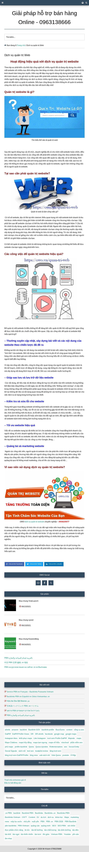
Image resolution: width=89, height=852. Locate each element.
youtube (65, 755)
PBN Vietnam (23, 826)
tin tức (27, 830)
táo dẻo (75, 830)
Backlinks (39, 813)
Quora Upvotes (41, 747)
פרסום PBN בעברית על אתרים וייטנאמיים (23, 711)
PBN (42, 822)
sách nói (22, 751)
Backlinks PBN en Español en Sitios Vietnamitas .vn (28, 696)
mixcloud (65, 742)
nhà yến (27, 822)
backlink (23, 730)
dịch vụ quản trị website (34, 522)
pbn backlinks (10, 826)
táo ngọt (16, 834)
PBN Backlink (70, 822)
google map (59, 734)
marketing (75, 817)
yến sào (75, 834)
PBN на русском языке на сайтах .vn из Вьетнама (25, 667)
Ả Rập (73, 755)
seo (65, 747)
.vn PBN (8, 813)
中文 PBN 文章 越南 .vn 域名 (16, 662)
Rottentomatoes (55, 747)
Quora (31, 747)
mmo (7, 822)
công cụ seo (79, 730)
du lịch (43, 817)
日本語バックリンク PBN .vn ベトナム (23, 706)
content (69, 730)
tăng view (34, 755)
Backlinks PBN (63, 813)
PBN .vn (49, 822)
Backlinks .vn (50, 813)
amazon (15, 730)
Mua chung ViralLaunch (28, 601)
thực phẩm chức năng (14, 830)
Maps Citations (11, 742)
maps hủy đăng (25, 742)
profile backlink (21, 747)
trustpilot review (41, 751)
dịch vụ (51, 817)
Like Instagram (40, 738)
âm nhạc (8, 838)
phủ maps (9, 747)
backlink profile (48, 730)
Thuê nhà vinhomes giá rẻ (15, 780)
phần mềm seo (76, 742)
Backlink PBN (27, 813)
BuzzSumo (60, 730)
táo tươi (38, 834)
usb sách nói (44, 755)
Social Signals (11, 751)
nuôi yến (35, 822)
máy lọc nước (16, 822)
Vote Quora (56, 755)
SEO (54, 826)
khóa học (59, 817)
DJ (38, 817)
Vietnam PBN (56, 834)
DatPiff (8, 734)
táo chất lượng (50, 830)
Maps (66, 817)
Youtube (67, 834)
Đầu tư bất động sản (12, 783)
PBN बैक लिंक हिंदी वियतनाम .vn (18, 701)
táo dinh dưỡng (64, 830)
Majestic (71, 738)
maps (79, 738)
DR (32, 734)
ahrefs (7, 730)
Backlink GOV (34, 730)
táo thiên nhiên (27, 834)
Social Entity (74, 747)
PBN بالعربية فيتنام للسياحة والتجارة (18, 658)
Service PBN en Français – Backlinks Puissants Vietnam (30, 692)
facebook (49, 734)
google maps (71, 734)
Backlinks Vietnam (12, 817)
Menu (44, 2)
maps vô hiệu (54, 742)
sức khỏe (71, 826)
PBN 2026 (59, 822)
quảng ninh (45, 826)
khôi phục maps (25, 738)
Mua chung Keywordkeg (29, 639)
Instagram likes (11, 738)
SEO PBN (62, 826)
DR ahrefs (39, 734)
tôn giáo (46, 834)
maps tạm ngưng (40, 742)
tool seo (30, 751)
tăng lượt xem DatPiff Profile (16, 755)
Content (32, 817)
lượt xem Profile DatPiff (57, 738)
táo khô (8, 834)
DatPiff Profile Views (20, 734)
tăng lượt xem (55, 751)
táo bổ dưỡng (37, 830)
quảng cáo (35, 826)
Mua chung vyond (26, 620)
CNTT (24, 817)
